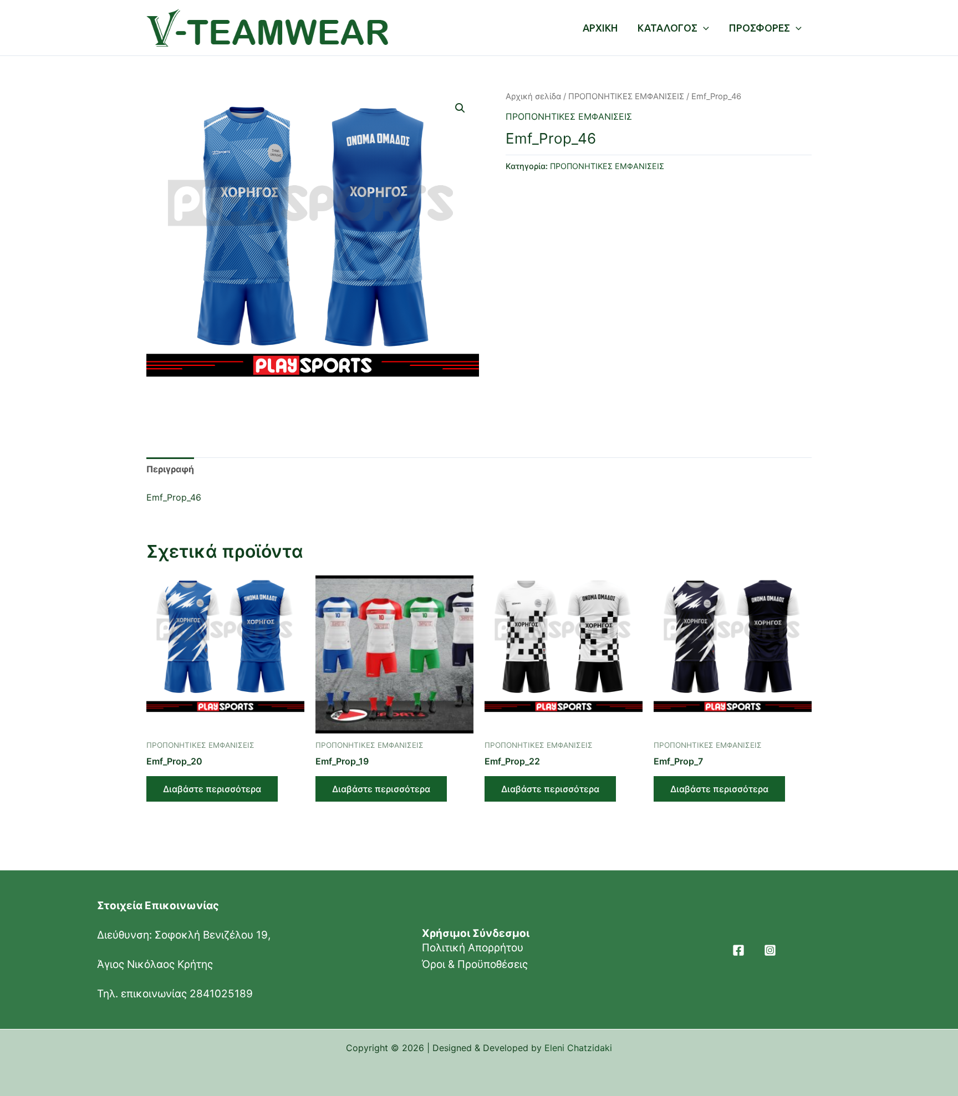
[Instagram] (770, 950)
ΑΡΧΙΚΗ (600, 27)
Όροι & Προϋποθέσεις (475, 964)
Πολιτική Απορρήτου (472, 947)
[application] (703, 28)
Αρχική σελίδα (533, 96)
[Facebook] (738, 950)
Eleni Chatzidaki (578, 1047)
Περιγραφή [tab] (170, 469)
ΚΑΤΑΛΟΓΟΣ (667, 27)
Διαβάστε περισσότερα (212, 788)
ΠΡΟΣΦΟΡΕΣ (759, 27)
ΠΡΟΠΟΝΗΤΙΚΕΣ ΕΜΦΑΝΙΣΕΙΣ (626, 96)
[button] (460, 108)
